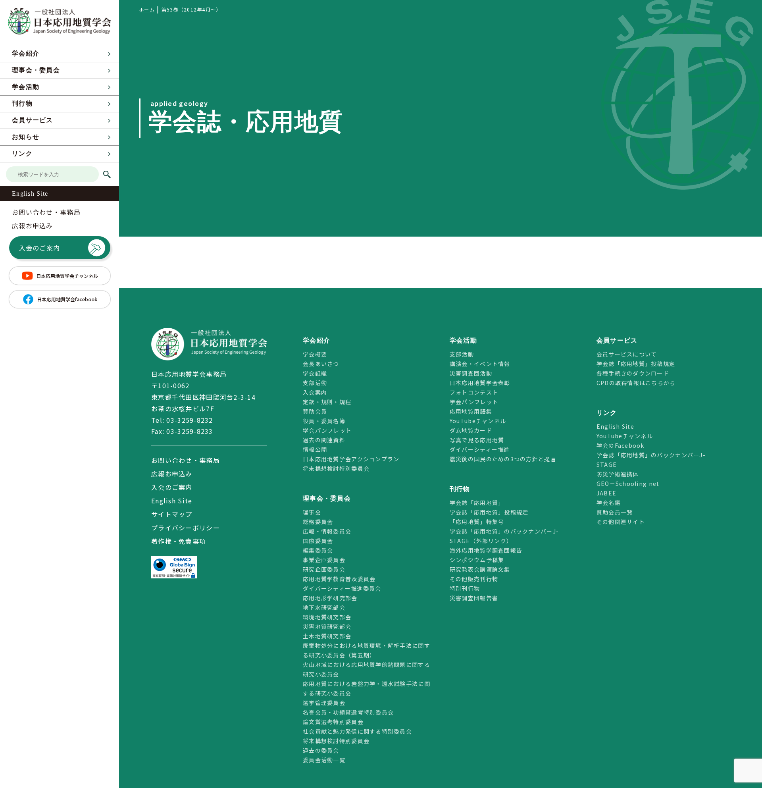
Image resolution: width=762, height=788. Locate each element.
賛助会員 (315, 411)
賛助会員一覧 (615, 512)
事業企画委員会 (324, 560)
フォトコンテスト (474, 392)
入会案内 (315, 392)
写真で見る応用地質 (477, 440)
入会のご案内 (39, 247)
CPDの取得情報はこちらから (639, 383)
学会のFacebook (621, 445)
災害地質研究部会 (327, 626)
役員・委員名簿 (324, 421)
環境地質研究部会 (327, 617)
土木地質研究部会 (327, 636)
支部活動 (315, 383)
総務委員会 (318, 522)
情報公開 (315, 449)
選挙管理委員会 (324, 703)
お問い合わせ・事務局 (46, 212)
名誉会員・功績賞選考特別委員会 (348, 712)
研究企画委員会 (324, 569)
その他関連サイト (621, 522)
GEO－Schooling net (628, 483)
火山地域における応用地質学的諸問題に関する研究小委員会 (366, 669)
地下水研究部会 (324, 607)
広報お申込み (32, 225)
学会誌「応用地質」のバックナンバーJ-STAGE (651, 459)
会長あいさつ (321, 364)
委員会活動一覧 (324, 760)
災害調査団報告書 (474, 598)
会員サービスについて (627, 354)
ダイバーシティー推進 (480, 449)
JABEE (606, 493)
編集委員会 (318, 550)
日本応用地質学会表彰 (480, 383)
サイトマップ (171, 514)
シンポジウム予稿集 (477, 560)
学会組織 (315, 373)
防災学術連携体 (618, 474)
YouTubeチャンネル (478, 421)
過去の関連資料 (324, 440)
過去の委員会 (321, 750)
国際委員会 (318, 541)
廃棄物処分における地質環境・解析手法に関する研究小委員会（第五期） (366, 650)
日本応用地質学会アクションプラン (351, 459)
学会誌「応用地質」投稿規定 (489, 512)
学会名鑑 (609, 503)
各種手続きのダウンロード (633, 373)
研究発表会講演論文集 (480, 569)
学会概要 (315, 354)
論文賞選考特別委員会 (333, 722)
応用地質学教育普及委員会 (339, 579)
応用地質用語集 (471, 411)
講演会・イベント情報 (480, 364)
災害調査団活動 (471, 373)
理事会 (312, 512)
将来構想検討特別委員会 (336, 468)
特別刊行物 (465, 588)
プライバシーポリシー (185, 527)
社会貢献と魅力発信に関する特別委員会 (357, 731)
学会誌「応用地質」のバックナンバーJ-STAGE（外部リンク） (504, 536)
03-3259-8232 (189, 420)
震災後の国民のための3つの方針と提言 (503, 459)
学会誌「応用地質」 (477, 503)
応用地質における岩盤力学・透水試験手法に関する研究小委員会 (366, 688)
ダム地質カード (471, 430)
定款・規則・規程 (327, 402)
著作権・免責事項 (178, 541)
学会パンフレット (327, 430)
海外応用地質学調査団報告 (486, 550)
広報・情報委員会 (327, 531)
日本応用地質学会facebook (67, 299)
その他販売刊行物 (474, 579)
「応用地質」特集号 (477, 522)
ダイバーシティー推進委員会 (342, 588)
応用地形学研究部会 (330, 598)
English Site (30, 193)
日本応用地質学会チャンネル (67, 275)
